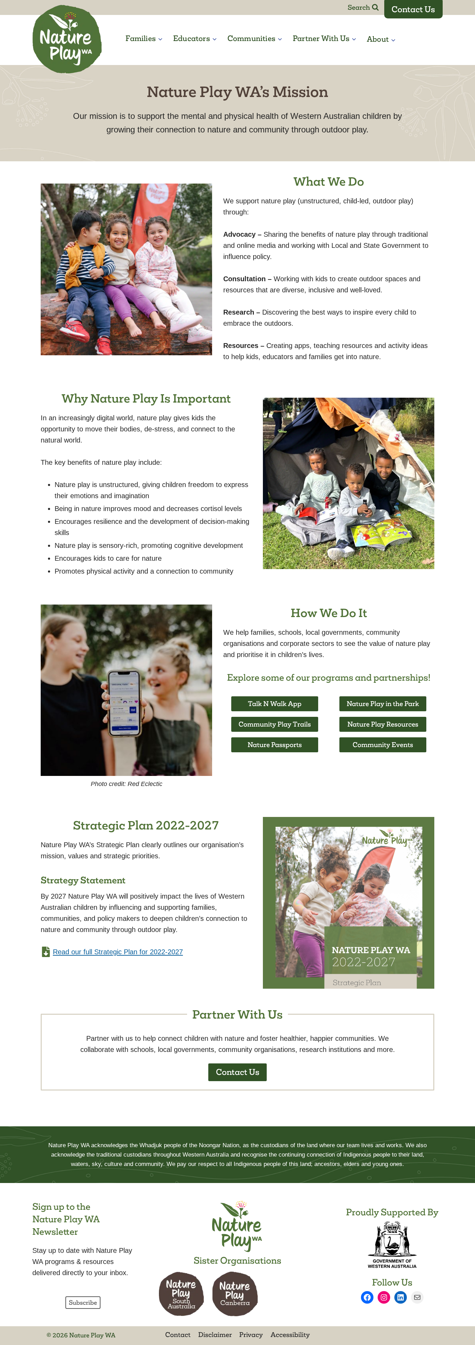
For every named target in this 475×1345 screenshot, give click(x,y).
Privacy (251, 1334)
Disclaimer (215, 1334)
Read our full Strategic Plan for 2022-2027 (118, 952)
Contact (178, 1334)
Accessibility (290, 1334)
